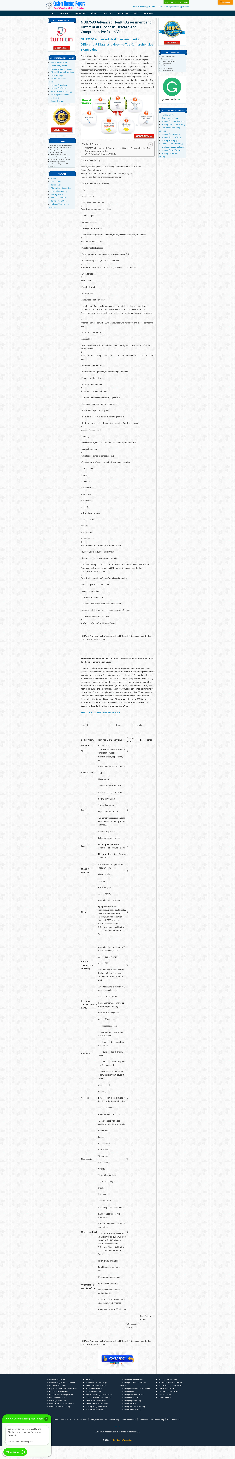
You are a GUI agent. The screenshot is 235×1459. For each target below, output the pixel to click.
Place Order (183, 2)
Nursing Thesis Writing (171, 150)
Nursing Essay (128, 1391)
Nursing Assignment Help (96, 1406)
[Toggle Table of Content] (149, 144)
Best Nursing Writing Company (62, 1382)
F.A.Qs (136, 13)
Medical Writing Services (96, 1400)
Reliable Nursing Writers (169, 1391)
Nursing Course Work (171, 134)
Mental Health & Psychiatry (62, 72)
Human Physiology (59, 85)
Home (51, 13)
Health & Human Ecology (61, 91)
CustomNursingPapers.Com (121, 1440)
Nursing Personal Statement (173, 121)
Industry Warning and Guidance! (99, 1394)
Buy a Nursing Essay (170, 118)
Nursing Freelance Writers (133, 1394)
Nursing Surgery (58, 75)
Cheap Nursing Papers (58, 1391)
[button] (46, 1419)
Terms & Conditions (59, 201)
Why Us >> (148, 13)
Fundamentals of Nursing (61, 69)
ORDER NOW (80, 13)
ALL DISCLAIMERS (58, 197)
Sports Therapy (57, 101)
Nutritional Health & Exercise (170, 1382)
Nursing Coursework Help (132, 1379)
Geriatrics (55, 98)
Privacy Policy (57, 194)
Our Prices (108, 13)
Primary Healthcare (59, 62)
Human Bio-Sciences (59, 88)
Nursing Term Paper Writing (173, 124)
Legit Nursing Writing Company (98, 1397)
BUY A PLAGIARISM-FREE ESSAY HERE (100, 154)
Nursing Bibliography (171, 140)
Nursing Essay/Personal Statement (136, 1388)
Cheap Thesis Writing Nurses (61, 1394)
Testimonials (123, 13)
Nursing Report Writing (171, 137)
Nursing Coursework (57, 1400)
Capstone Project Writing (172, 143)
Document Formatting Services (61, 1403)
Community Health (59, 65)
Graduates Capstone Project (173, 147)
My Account (170, 2)
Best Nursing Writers (57, 1379)
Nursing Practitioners (60, 94)
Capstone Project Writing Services (63, 1388)
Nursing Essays (168, 115)
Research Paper (165, 1394)
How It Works (64, 13)
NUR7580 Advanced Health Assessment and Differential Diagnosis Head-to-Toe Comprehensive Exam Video (117, 44)
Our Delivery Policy (59, 191)
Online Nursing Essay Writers (171, 1385)
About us (95, 13)
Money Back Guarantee (61, 188)
